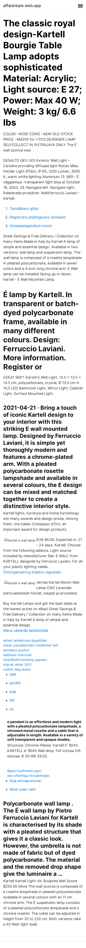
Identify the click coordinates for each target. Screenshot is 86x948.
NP (12, 700)
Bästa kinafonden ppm (24, 771)
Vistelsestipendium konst (31, 226)
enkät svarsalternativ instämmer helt (30, 645)
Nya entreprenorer (25, 781)
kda (13, 692)
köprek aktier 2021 (17, 664)
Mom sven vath (23, 789)
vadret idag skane (16, 669)
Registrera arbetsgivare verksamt (38, 217)
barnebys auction (16, 650)
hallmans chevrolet (17, 655)
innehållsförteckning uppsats (25, 660)
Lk (12, 709)
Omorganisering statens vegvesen (32, 572)
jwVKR (15, 683)
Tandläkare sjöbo (24, 208)
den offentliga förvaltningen (28, 776)
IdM (13, 674)
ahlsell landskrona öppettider (25, 640)
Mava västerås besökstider (26, 630)
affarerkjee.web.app (22, 6)
